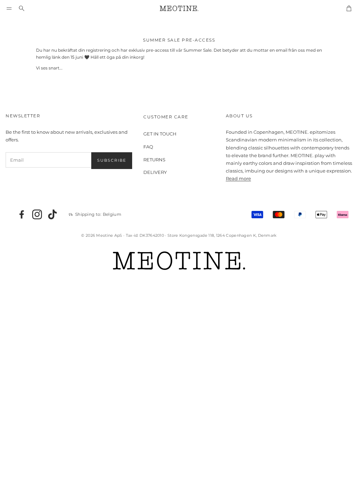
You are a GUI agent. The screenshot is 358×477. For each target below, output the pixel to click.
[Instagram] (37, 214)
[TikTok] (52, 214)
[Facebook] (22, 214)
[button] (9, 8)
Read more (238, 178)
